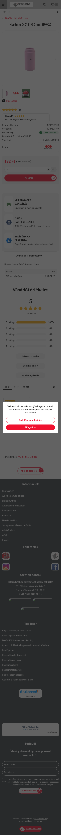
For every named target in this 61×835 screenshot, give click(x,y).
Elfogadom (30, 427)
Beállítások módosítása (30, 420)
